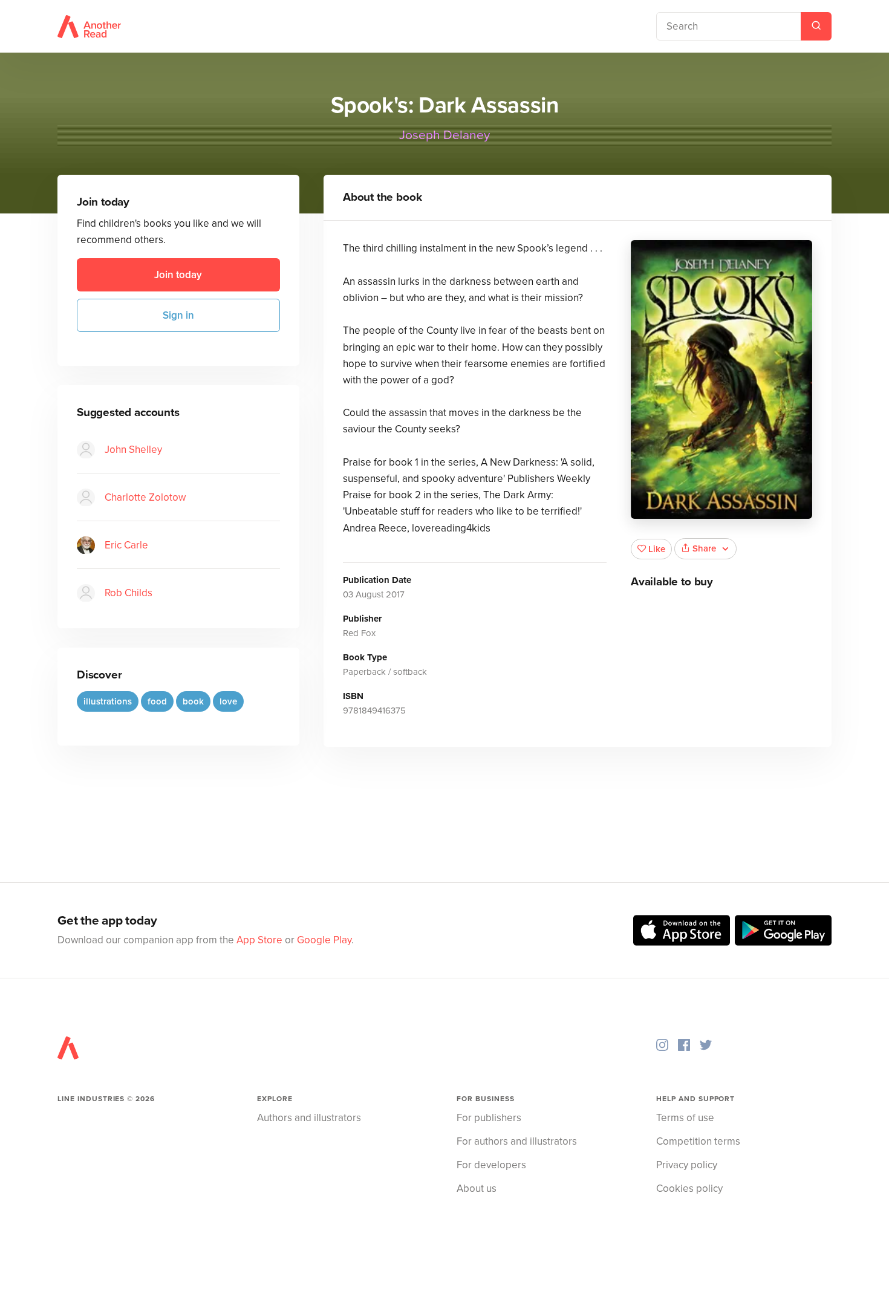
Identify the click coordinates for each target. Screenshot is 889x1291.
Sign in (178, 315)
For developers (491, 1165)
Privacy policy (686, 1165)
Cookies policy (689, 1188)
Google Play (324, 940)
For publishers (489, 1117)
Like (656, 549)
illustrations (107, 701)
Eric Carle (126, 545)
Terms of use (685, 1117)
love (228, 701)
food (157, 701)
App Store (259, 940)
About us (477, 1188)
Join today (178, 274)
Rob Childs (128, 593)
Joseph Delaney (444, 135)
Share (704, 548)
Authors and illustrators (309, 1117)
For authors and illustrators (517, 1141)
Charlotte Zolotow (145, 497)
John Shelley (133, 449)
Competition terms (698, 1141)
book (193, 701)
